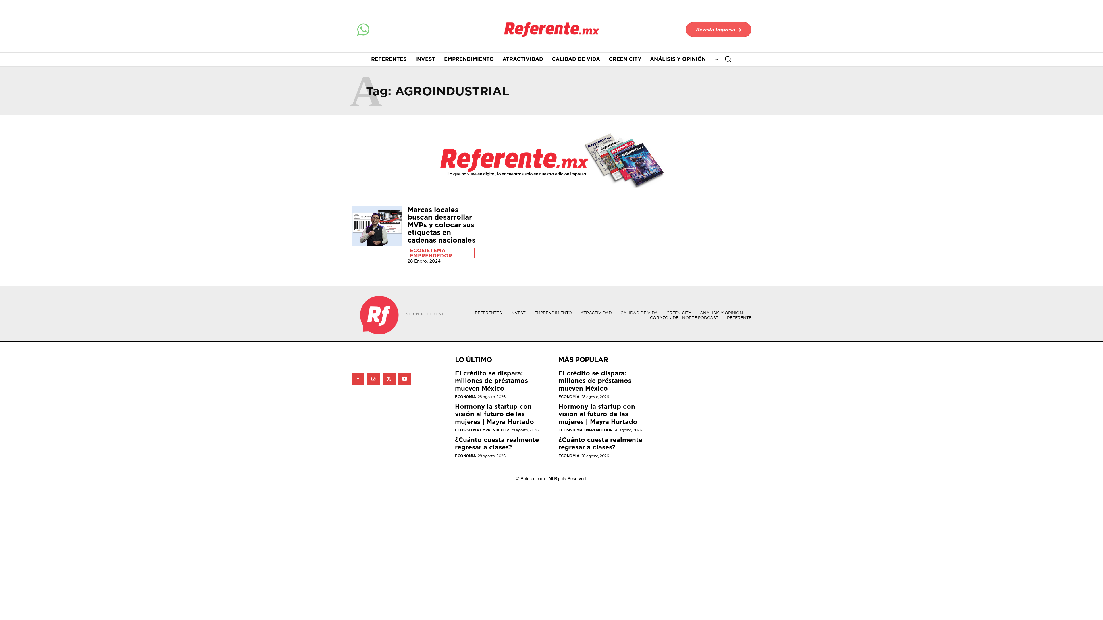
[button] (728, 59)
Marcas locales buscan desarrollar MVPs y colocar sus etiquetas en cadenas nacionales (441, 225)
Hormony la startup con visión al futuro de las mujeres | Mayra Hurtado (494, 414)
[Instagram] (373, 379)
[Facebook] (358, 379)
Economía (465, 396)
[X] (389, 379)
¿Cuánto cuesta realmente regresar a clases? (497, 443)
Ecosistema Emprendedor (431, 253)
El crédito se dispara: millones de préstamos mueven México (491, 381)
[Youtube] (404, 379)
